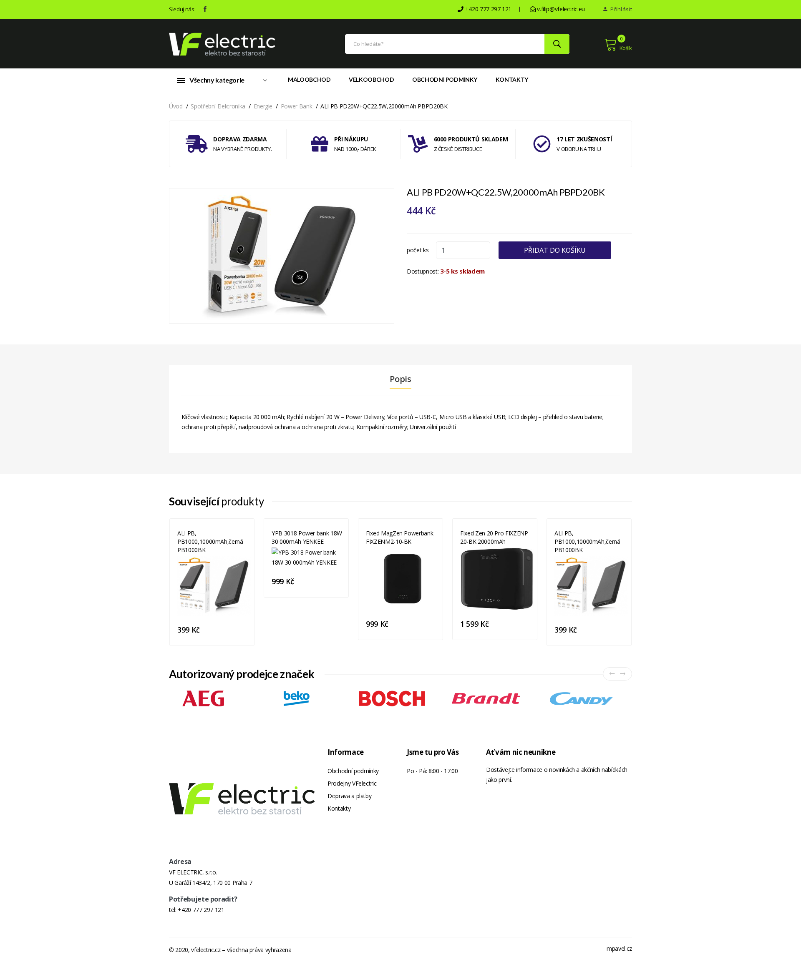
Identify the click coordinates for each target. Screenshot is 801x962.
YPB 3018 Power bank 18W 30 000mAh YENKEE (307, 537)
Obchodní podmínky (444, 79)
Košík (626, 48)
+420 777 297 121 (201, 910)
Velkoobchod (371, 79)
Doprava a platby (349, 796)
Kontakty (512, 79)
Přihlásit (620, 9)
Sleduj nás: (182, 9)
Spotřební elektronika (218, 106)
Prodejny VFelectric (351, 783)
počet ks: (418, 250)
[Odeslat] (556, 44)
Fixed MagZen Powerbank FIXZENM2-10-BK (399, 537)
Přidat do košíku (555, 250)
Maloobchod (309, 79)
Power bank (296, 106)
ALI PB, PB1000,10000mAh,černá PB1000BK (210, 541)
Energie (263, 106)
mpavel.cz (619, 948)
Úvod (176, 106)
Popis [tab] (400, 379)
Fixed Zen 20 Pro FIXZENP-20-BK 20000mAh (495, 537)
